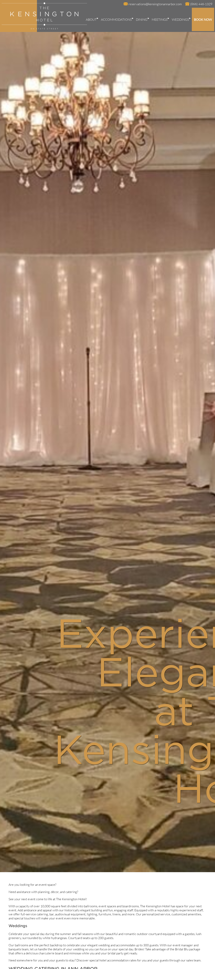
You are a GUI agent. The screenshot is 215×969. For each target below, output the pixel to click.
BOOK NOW (203, 19)
